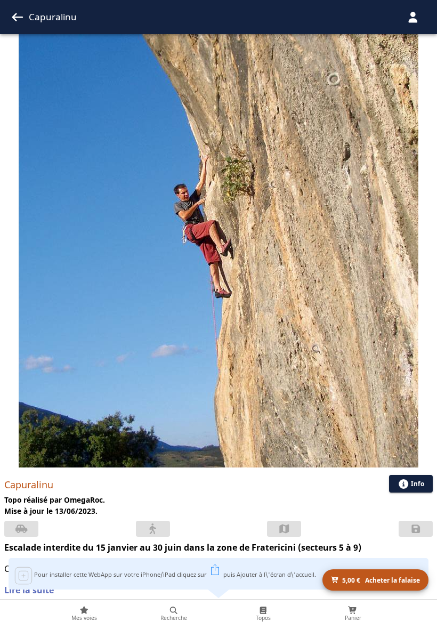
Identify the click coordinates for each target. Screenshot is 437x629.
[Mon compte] (413, 17)
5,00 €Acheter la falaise (381, 580)
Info (417, 483)
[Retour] (17, 17)
